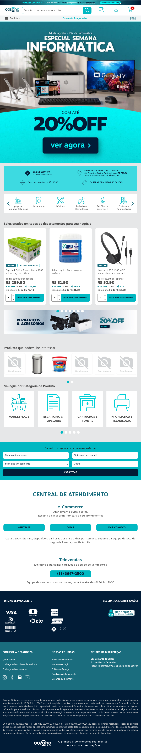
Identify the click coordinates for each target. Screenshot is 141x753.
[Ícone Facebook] (12, 679)
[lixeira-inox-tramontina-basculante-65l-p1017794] (37, 364)
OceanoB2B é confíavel (63, 679)
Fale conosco (117, 527)
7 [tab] (83, 311)
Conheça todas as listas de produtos (20, 665)
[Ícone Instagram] (5, 679)
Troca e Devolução (60, 665)
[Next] (132, 204)
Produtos (15, 18)
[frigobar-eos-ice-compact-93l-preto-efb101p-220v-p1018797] (15, 364)
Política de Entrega (60, 669)
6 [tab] (78, 311)
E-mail (70, 527)
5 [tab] (74, 311)
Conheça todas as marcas (15, 669)
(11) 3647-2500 (70, 574)
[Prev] (8, 204)
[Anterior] (6, 364)
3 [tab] (66, 311)
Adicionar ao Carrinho (29, 298)
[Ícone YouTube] (27, 679)
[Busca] (87, 10)
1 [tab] (58, 311)
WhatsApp (24, 527)
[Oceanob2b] (12, 10)
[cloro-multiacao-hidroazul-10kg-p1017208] (59, 364)
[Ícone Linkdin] (19, 679)
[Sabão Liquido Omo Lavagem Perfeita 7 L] (71, 248)
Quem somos (9, 660)
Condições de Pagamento (64, 674)
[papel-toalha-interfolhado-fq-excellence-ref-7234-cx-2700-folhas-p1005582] (104, 364)
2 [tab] (62, 311)
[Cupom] (70, 2)
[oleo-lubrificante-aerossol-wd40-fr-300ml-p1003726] (127, 364)
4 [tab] (70, 311)
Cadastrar (70, 472)
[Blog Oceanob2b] (133, 18)
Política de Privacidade (62, 660)
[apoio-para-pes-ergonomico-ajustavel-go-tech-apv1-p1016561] (82, 364)
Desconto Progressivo (75, 18)
